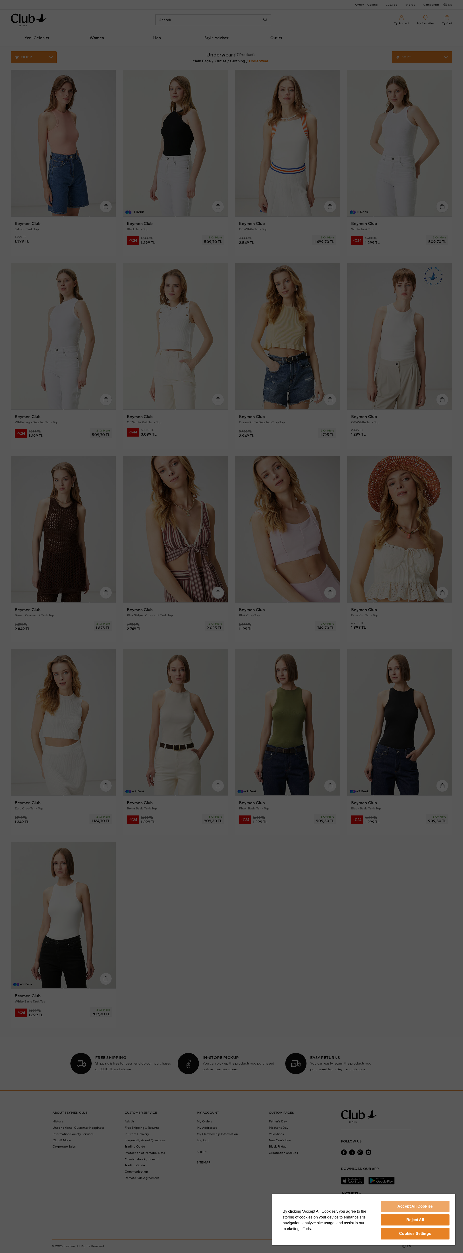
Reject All (415, 1220)
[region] (363, 1219)
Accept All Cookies (415, 1206)
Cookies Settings (415, 1234)
